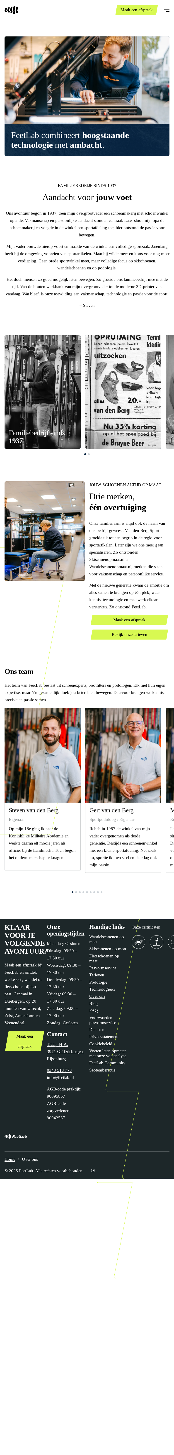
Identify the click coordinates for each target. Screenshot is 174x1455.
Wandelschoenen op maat (106, 939)
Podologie (98, 982)
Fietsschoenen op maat (104, 958)
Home (10, 1159)
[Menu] (166, 10)
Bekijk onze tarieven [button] (129, 634)
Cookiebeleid (100, 1043)
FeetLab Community (107, 1062)
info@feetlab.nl (60, 1077)
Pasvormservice (102, 968)
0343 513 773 (59, 1070)
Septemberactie (102, 1070)
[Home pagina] (11, 10)
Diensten (96, 1029)
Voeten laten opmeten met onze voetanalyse (108, 1053)
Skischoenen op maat (107, 948)
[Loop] (156, 942)
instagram (92, 1170)
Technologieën (102, 989)
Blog (93, 1003)
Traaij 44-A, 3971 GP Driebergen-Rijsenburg (65, 1051)
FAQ (93, 1010)
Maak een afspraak (137, 9)
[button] (85, 454)
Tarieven (96, 975)
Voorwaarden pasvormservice (102, 1020)
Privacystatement (103, 1036)
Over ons (97, 996)
